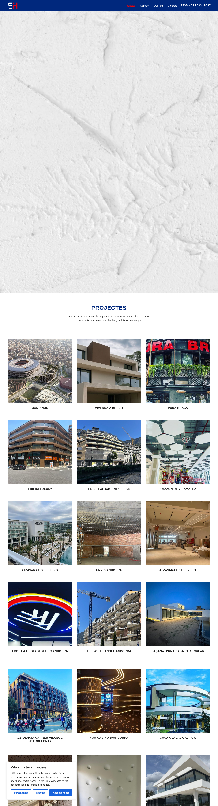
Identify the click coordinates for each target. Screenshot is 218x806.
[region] (41, 781)
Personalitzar (21, 792)
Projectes (130, 5)
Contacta (172, 5)
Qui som (144, 5)
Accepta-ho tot (61, 792)
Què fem (158, 5)
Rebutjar (40, 792)
